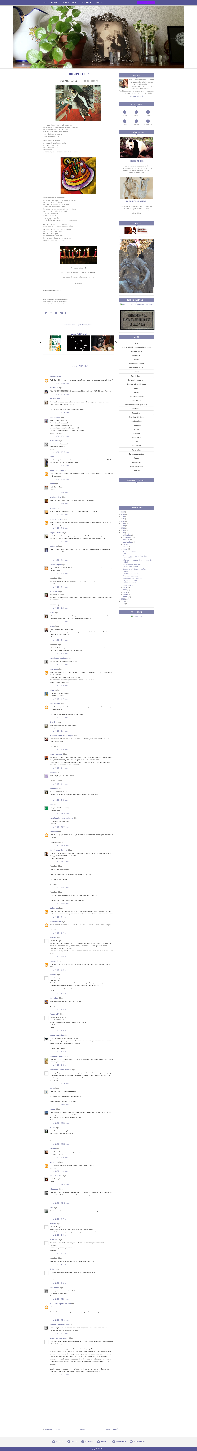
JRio (51, 804)
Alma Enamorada (57, 470)
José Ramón (54, 1287)
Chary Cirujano (56, 564)
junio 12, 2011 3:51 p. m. (59, 1264)
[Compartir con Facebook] (65, 313)
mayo (125, 587)
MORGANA (54, 1240)
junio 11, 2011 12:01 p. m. (59, 827)
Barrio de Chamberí (136, 376)
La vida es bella (136, 425)
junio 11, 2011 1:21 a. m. (59, 541)
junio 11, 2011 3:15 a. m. (59, 653)
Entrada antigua (110, 1429)
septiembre (127, 542)
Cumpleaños (67, 325)
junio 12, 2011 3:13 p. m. (59, 1253)
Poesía (90, 325)
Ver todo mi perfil (136, 96)
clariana (53, 937)
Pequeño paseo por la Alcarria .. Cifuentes (135, 557)
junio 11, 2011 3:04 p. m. (59, 956)
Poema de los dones (130, 576)
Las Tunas (136, 429)
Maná (136, 441)
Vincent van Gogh (136, 462)
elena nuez (54, 441)
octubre (126, 540)
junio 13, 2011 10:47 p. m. (59, 1375)
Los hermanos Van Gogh (132, 564)
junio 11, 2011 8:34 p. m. (59, 1051)
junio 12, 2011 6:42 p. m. (59, 1283)
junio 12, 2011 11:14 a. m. (59, 1184)
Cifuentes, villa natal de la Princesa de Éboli (137, 561)
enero (125, 597)
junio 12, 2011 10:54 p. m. (59, 1299)
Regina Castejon (56, 533)
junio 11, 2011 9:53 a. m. (59, 800)
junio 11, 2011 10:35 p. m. (59, 1083)
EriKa (52, 1269)
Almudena (54, 1189)
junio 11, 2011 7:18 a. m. (59, 699)
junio (125, 549)
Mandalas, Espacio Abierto (60, 1304)
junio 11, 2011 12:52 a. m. (59, 465)
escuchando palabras (58, 658)
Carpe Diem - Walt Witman (136, 417)
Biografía (136, 388)
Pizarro (53, 690)
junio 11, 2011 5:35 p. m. (59, 970)
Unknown (54, 831)
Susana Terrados (56, 1056)
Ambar (52, 1109)
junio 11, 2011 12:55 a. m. (59, 479)
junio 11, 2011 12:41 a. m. (59, 436)
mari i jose (54, 388)
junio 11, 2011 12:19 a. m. (59, 412)
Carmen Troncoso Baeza (59, 1325)
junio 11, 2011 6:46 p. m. (59, 1030)
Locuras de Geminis (130, 573)
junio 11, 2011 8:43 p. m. (59, 1065)
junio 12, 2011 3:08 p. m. (59, 1235)
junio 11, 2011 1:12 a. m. (59, 528)
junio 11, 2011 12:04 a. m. (59, 383)
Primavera (54, 788)
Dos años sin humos (136, 421)
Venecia (136, 458)
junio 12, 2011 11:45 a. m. (59, 1203)
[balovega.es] (136, 233)
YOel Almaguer (136, 470)
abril (125, 590)
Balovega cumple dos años (136, 363)
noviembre (127, 537)
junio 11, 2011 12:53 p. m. (59, 903)
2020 (123, 512)
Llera (52, 626)
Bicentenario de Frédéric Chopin (136, 384)
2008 (123, 604)
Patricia (53, 772)
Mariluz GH (54, 592)
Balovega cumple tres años (136, 368)
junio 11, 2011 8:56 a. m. (59, 784)
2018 (123, 516)
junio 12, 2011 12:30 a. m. (59, 1123)
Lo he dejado (136, 433)
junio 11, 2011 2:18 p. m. (59, 933)
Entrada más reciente (52, 1429)
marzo (125, 592)
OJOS (125, 553)
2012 (123, 530)
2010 (123, 599)
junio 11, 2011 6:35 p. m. (59, 1009)
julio (125, 547)
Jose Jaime (54, 998)
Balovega (136, 359)
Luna (52, 1088)
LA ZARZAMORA (56, 1176)
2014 (123, 526)
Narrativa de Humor (130, 567)
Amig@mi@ (54, 1014)
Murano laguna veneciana (136, 454)
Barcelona (136, 372)
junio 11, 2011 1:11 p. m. (59, 917)
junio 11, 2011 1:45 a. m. (59, 573)
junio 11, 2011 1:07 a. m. (59, 514)
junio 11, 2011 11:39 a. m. (59, 813)
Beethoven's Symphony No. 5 (136, 380)
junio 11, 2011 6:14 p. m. (59, 993)
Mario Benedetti (136, 446)
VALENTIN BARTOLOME (59, 1338)
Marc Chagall (76, 325)
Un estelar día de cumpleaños (134, 569)
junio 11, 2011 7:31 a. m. (59, 717)
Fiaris (52, 613)
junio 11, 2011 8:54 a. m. (59, 768)
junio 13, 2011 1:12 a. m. (59, 1333)
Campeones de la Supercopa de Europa (136, 404)
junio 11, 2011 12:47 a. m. (59, 452)
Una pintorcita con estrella (133, 578)
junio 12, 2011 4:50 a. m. (59, 1171)
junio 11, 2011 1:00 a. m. (59, 492)
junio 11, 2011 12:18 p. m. (59, 845)
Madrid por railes (129, 583)
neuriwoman (55, 399)
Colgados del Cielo (130, 580)
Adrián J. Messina (57, 1035)
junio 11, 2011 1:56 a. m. (59, 587)
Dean (52, 457)
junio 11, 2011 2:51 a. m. (59, 621)
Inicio (82, 1429)
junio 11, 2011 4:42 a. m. (59, 664)
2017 (123, 519)
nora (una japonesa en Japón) (61, 818)
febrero (126, 594)
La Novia (53, 546)
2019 (123, 514)
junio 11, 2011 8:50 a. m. (59, 749)
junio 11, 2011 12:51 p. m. (59, 887)
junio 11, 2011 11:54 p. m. (59, 1104)
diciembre (127, 535)
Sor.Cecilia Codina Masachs (60, 1070)
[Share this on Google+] (50, 313)
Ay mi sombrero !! (129, 551)
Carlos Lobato (55, 377)
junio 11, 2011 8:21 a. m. (59, 731)
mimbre (53, 974)
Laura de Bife (55, 417)
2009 (123, 601)
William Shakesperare (136, 466)
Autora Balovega (136, 355)
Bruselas (136, 392)
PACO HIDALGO (56, 754)
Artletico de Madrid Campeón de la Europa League (136, 347)
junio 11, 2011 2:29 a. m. (59, 608)
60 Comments (91, 81)
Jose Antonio (55, 703)
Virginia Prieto (55, 497)
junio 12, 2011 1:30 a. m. (59, 1157)
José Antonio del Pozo (58, 850)
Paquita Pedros (56, 519)
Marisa (52, 1128)
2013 (123, 528)
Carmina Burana (136, 413)
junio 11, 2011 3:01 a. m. (59, 640)
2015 (123, 523)
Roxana (53, 1149)
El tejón (53, 722)
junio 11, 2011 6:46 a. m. (59, 685)
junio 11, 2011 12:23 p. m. (59, 861)
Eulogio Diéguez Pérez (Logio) (61, 735)
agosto (126, 544)
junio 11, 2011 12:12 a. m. (59, 394)
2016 (123, 521)
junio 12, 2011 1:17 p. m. (59, 1219)
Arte (136, 343)
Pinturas (85, 325)
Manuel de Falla (136, 437)
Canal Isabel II (136, 409)
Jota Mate (54, 669)
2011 (123, 533)
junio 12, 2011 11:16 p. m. (59, 1320)
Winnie (53, 508)
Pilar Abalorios (56, 922)
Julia (51, 1208)
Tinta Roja (54, 1162)
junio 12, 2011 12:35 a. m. (59, 1144)
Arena (52, 484)
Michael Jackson (136, 450)
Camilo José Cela (136, 400)
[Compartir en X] (45, 313)
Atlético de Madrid (136, 351)
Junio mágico (127, 585)
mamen (53, 961)
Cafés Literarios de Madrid (136, 396)
